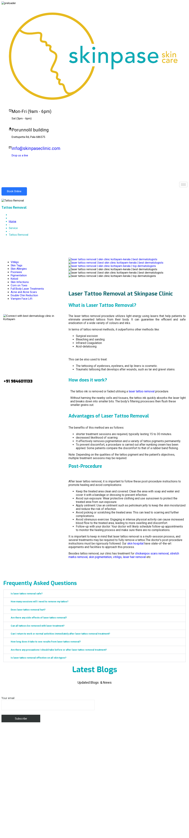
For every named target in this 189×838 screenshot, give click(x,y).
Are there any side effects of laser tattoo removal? (39, 617)
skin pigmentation (100, 557)
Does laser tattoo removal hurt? (28, 609)
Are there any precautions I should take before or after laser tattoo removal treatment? (59, 649)
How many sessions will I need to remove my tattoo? (39, 601)
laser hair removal (134, 557)
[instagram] (94, 171)
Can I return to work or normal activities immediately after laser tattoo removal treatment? (60, 633)
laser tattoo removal (141, 391)
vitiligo (117, 557)
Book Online (14, 191)
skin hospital (135, 543)
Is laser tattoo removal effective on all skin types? (38, 657)
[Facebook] (94, 164)
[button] (94, 594)
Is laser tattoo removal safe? (26, 593)
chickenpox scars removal (152, 553)
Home (12, 221)
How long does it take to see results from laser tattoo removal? (46, 641)
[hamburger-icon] (183, 184)
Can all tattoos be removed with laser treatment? (37, 625)
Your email (7, 698)
